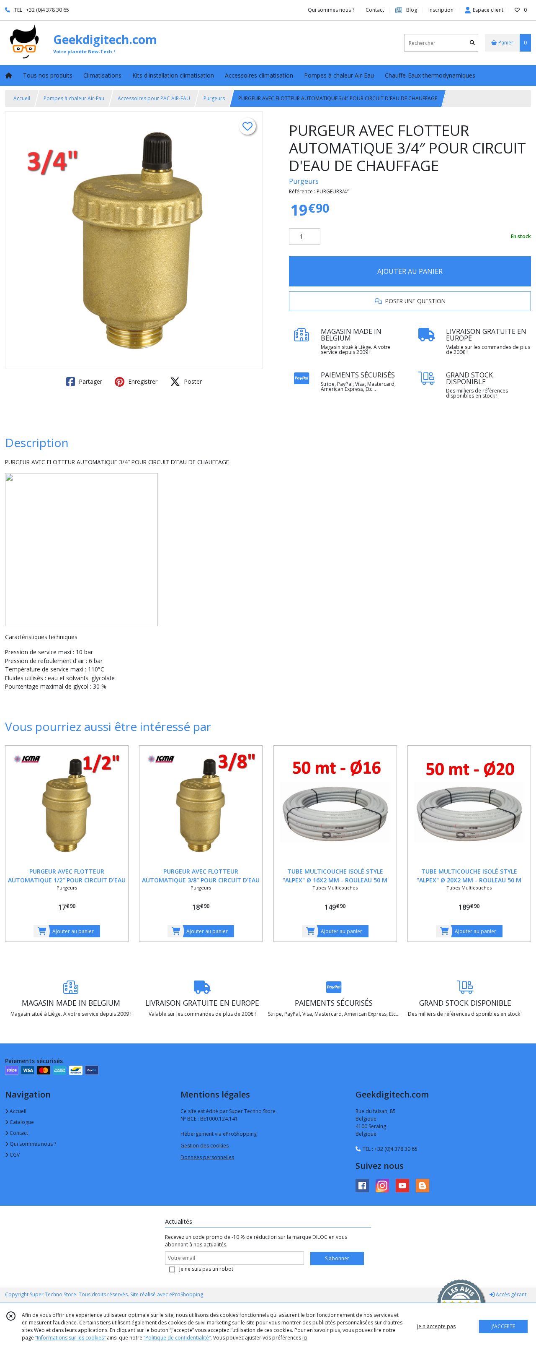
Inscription (441, 9)
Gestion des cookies (204, 1145)
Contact (375, 9)
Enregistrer (141, 381)
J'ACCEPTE (503, 1326)
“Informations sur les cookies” (70, 1337)
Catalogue (21, 1122)
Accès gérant (510, 1294)
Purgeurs (214, 98)
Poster (192, 381)
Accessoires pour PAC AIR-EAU (154, 98)
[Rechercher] (472, 43)
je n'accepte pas (436, 1326)
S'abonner (337, 1258)
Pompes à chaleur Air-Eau (74, 98)
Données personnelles (207, 1157)
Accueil (21, 98)
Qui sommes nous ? (32, 1143)
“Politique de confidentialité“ (177, 1337)
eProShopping (186, 1294)
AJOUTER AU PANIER (410, 271)
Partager (89, 381)
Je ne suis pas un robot (206, 1268)
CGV (14, 1154)
